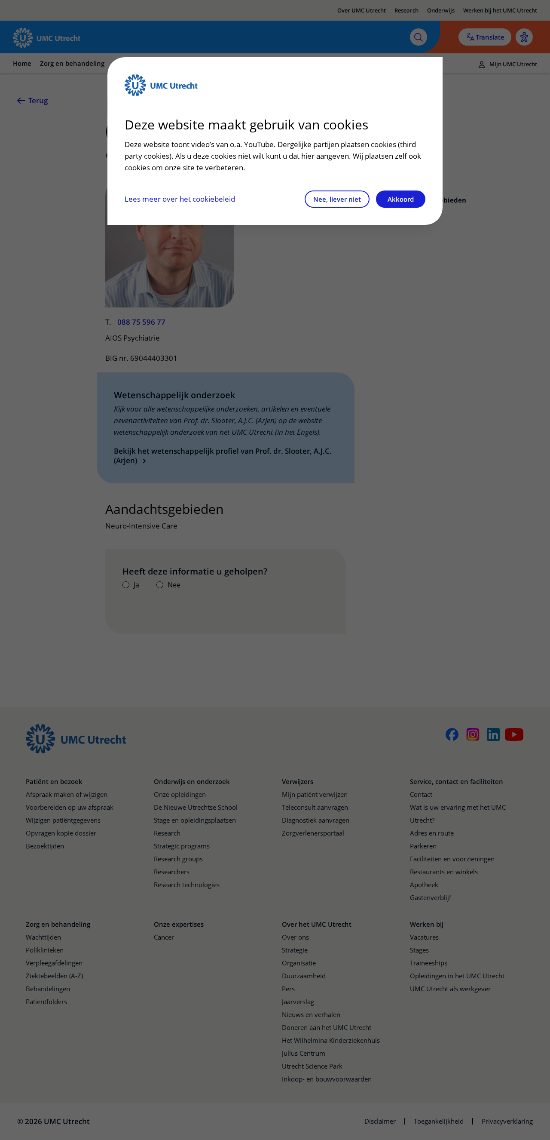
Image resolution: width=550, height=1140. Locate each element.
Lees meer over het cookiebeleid (180, 199)
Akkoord (401, 199)
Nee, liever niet (337, 199)
